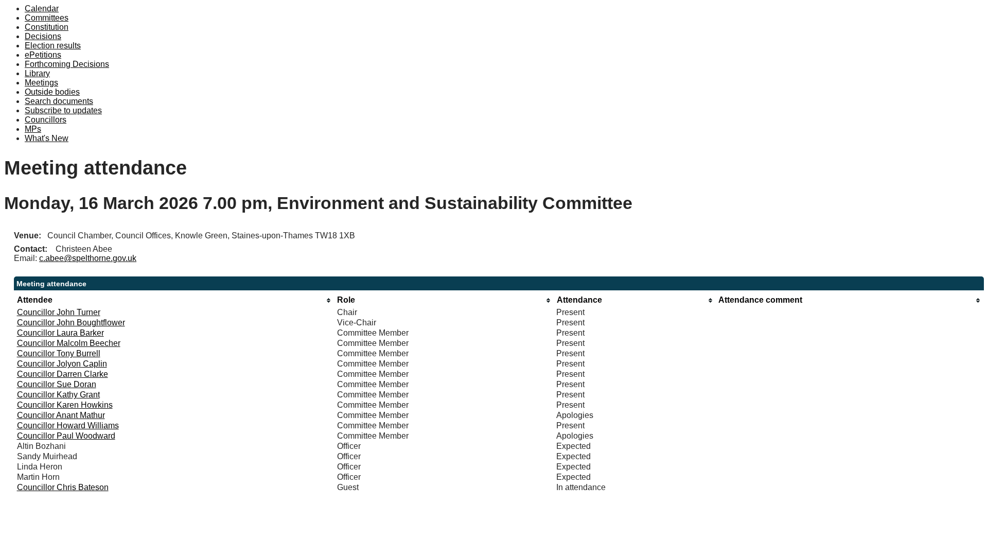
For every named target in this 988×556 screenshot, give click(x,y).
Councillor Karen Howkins (65, 405)
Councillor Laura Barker (60, 332)
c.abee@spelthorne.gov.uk (87, 258)
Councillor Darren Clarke (62, 374)
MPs (33, 129)
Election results (53, 45)
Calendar (42, 8)
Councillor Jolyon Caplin (62, 363)
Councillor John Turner (58, 312)
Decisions (43, 36)
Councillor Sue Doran (56, 384)
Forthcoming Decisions (67, 64)
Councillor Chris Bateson (63, 487)
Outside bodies (52, 92)
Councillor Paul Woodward (66, 435)
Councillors (45, 119)
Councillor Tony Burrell (58, 353)
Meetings (41, 82)
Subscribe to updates (63, 110)
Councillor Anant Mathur (61, 415)
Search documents (59, 101)
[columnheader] (174, 300)
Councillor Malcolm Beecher (68, 343)
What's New (46, 138)
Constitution (46, 27)
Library (37, 73)
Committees (46, 17)
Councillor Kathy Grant (58, 394)
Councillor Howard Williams (68, 425)
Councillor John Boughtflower (71, 322)
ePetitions (43, 54)
